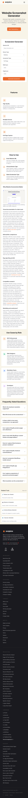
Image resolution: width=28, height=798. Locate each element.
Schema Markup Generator (9, 659)
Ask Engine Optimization (8, 575)
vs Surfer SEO (6, 717)
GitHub (4, 613)
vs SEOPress (6, 732)
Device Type (6, 52)
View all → (24, 490)
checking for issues (15, 274)
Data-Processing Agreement (9, 630)
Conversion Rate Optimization (9, 753)
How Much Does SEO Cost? (9, 765)
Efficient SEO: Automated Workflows (11, 573)
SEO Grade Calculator (7, 676)
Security (5, 611)
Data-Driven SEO (6, 558)
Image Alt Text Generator (8, 657)
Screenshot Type (7, 58)
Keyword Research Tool (8, 671)
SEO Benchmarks (6, 679)
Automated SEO (6, 560)
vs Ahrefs (5, 712)
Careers (4, 635)
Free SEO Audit (6, 664)
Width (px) (5, 65)
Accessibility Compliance (8, 587)
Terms (4, 632)
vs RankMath (6, 729)
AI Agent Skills (6, 616)
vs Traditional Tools (7, 737)
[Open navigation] (24, 2)
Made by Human (6, 623)
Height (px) (5, 71)
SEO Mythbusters (7, 696)
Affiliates (5, 604)
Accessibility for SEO (7, 768)
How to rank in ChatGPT (8, 773)
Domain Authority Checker (9, 666)
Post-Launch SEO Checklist (9, 770)
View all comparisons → (8, 739)
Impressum (5, 637)
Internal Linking (6, 582)
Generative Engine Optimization (10, 761)
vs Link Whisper (6, 722)
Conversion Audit (7, 669)
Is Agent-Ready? (6, 703)
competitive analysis (11, 303)
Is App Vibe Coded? (7, 705)
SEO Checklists (6, 688)
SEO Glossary (6, 782)
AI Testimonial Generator (8, 674)
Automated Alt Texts (7, 589)
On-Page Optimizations (8, 584)
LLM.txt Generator (7, 691)
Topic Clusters (6, 756)
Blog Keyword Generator (8, 686)
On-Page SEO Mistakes (8, 758)
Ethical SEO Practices (7, 775)
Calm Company (6, 625)
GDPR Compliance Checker (9, 662)
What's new (5, 601)
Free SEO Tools (6, 651)
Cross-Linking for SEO (8, 563)
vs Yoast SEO (6, 720)
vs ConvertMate (6, 727)
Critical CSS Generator (8, 683)
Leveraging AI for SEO (8, 570)
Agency (4, 642)
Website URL (6, 45)
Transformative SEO (7, 568)
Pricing (4, 640)
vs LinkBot (5, 724)
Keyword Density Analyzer (9, 654)
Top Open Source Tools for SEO (10, 780)
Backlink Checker (6, 700)
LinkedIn (6, 795)
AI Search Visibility (7, 594)
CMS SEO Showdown (7, 698)
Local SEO (5, 751)
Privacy (4, 628)
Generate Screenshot (14, 78)
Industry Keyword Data (8, 681)
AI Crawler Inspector (7, 693)
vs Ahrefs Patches (7, 734)
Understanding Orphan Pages (9, 746)
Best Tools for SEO (7, 778)
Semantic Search (6, 748)
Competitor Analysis (7, 592)
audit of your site (12, 229)
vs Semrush (5, 715)
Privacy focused (6, 565)
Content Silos (6, 763)
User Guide (5, 606)
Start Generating (13, 29)
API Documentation (7, 608)
